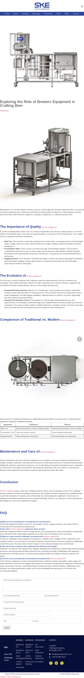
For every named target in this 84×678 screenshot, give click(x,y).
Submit (6, 628)
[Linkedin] (56, 663)
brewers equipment (17, 529)
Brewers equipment (7, 491)
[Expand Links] (79, 339)
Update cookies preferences (10, 677)
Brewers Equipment (49, 227)
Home (7, 14)
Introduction (4, 111)
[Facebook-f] (50, 663)
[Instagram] (62, 663)
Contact (76, 14)
